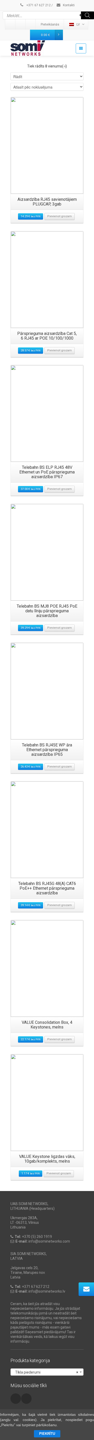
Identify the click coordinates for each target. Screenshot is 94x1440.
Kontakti (68, 5)
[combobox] (47, 1372)
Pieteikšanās (50, 24)
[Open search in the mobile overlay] (48, 15)
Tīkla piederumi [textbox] (45, 1372)
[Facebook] (31, 24)
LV (78, 24)
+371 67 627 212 (38, 5)
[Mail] (20, 24)
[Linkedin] (10, 24)
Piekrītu (47, 1434)
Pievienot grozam (59, 216)
